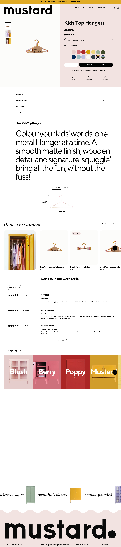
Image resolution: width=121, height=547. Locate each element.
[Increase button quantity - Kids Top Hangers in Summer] (75, 65)
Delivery (20, 107)
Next (114, 248)
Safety (19, 113)
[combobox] (117, 1)
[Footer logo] (60, 529)
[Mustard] (104, 372)
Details (19, 94)
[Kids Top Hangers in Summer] (54, 247)
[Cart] (117, 7)
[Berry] (47, 372)
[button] (77, 8)
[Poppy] (75, 372)
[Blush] (18, 372)
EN (116, 2)
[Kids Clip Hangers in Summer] (84, 247)
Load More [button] (60, 341)
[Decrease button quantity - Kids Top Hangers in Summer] (67, 65)
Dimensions (21, 100)
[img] (13, 295)
